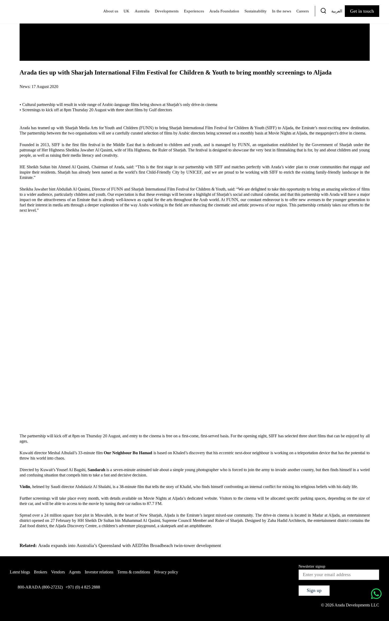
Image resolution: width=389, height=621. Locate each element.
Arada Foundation (224, 11)
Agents (75, 572)
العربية (336, 11)
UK (126, 11)
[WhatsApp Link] (376, 594)
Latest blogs (20, 572)
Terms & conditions (133, 572)
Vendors (58, 572)
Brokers (40, 572)
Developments (167, 11)
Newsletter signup (311, 566)
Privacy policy (166, 572)
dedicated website (202, 498)
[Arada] (28, 11)
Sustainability (256, 11)
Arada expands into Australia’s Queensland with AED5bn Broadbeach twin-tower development (129, 545)
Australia (142, 11)
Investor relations (99, 572)
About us (110, 11)
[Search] (323, 12)
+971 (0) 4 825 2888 (82, 587)
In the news (281, 11)
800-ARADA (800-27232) (40, 587)
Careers (302, 11)
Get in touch (362, 11)
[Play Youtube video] (195, 317)
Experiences (194, 11)
